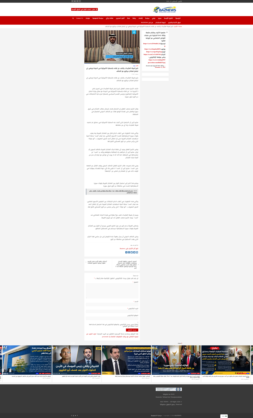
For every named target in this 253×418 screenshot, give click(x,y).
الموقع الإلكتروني (132, 315)
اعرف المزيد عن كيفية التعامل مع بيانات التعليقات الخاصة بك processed (112, 335)
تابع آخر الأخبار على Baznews (129, 248)
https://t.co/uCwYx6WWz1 (152, 54)
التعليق (135, 282)
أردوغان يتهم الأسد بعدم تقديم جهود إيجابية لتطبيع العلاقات (97, 262)
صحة (128, 18)
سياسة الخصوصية (98, 18)
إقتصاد (140, 18)
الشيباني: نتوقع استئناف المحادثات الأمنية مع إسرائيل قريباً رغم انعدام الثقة (132, 376)
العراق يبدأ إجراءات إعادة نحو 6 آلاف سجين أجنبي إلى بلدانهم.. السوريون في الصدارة (31, 376)
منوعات (88, 18)
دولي (153, 18)
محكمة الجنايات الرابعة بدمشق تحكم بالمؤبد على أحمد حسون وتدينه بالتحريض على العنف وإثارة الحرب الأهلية (225, 376)
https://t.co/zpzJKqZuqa (154, 51)
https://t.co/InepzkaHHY (152, 49)
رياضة (134, 18)
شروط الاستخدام (161, 22)
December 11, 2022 (160, 67)
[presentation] (72, 343)
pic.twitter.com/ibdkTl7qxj (156, 62)
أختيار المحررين (120, 18)
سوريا (159, 18)
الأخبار (137, 65)
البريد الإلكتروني (132, 308)
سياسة (147, 18)
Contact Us (79, 18)
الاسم (136, 301)
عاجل (238, 373)
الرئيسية (178, 18)
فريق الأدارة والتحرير (174, 22)
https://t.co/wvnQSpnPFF (157, 59)
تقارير (40, 373)
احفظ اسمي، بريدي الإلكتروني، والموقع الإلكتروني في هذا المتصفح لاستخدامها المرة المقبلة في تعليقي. (113, 325)
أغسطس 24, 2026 (244, 379)
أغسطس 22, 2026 (195, 379)
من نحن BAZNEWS (147, 22)
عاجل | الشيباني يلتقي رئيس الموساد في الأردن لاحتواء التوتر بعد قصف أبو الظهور (81, 376)
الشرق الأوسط (168, 18)
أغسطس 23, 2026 (46, 378)
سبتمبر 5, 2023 (135, 74)
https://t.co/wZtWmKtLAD (154, 45)
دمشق (241, 373)
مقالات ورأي (109, 18)
